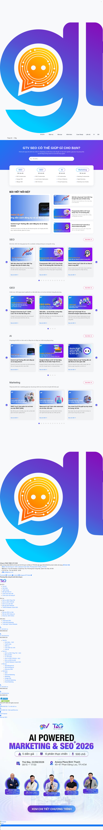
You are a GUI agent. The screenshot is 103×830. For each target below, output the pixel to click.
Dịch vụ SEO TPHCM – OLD (12, 658)
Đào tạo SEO (3, 717)
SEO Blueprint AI (9, 665)
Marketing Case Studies (83, 181)
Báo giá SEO (8, 655)
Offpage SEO (19, 181)
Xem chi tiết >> (14, 274)
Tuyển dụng (8, 644)
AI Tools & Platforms (62, 179)
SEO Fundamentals (21, 176)
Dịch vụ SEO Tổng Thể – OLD (13, 653)
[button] (39, 280)
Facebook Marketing (10, 680)
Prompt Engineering (62, 181)
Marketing (14, 382)
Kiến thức (69, 134)
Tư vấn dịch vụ (4, 629)
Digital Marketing (81, 179)
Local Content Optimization (41, 179)
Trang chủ (9, 138)
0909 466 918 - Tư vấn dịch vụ (8, 706)
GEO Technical (38, 181)
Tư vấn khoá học (4, 635)
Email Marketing (9, 682)
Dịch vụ (51, 134)
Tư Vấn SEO (8, 656)
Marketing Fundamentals (83, 176)
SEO (11, 239)
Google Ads (8, 678)
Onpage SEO (19, 179)
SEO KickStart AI (9, 667)
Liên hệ (88, 134)
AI (10, 336)
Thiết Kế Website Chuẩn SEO (13, 662)
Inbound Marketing (10, 674)
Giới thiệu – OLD (9, 642)
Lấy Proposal (3, 713)
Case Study (79, 134)
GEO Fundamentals (40, 176)
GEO (12, 287)
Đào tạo (60, 134)
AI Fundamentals (62, 176)
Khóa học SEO (9, 669)
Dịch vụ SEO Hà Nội (10, 660)
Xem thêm (87, 239)
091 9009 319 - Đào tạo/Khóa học (9, 710)
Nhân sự (7, 645)
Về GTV (42, 134)
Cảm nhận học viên (10, 647)
